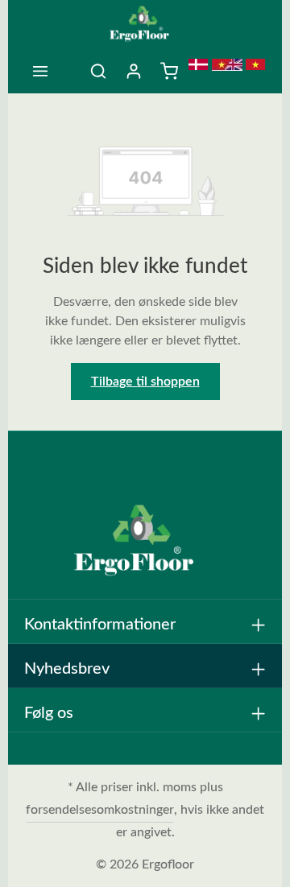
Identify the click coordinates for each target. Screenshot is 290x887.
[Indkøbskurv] (169, 71)
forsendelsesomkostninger (100, 809)
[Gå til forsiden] (145, 24)
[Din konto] (134, 71)
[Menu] (40, 71)
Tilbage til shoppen (145, 381)
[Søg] (98, 71)
